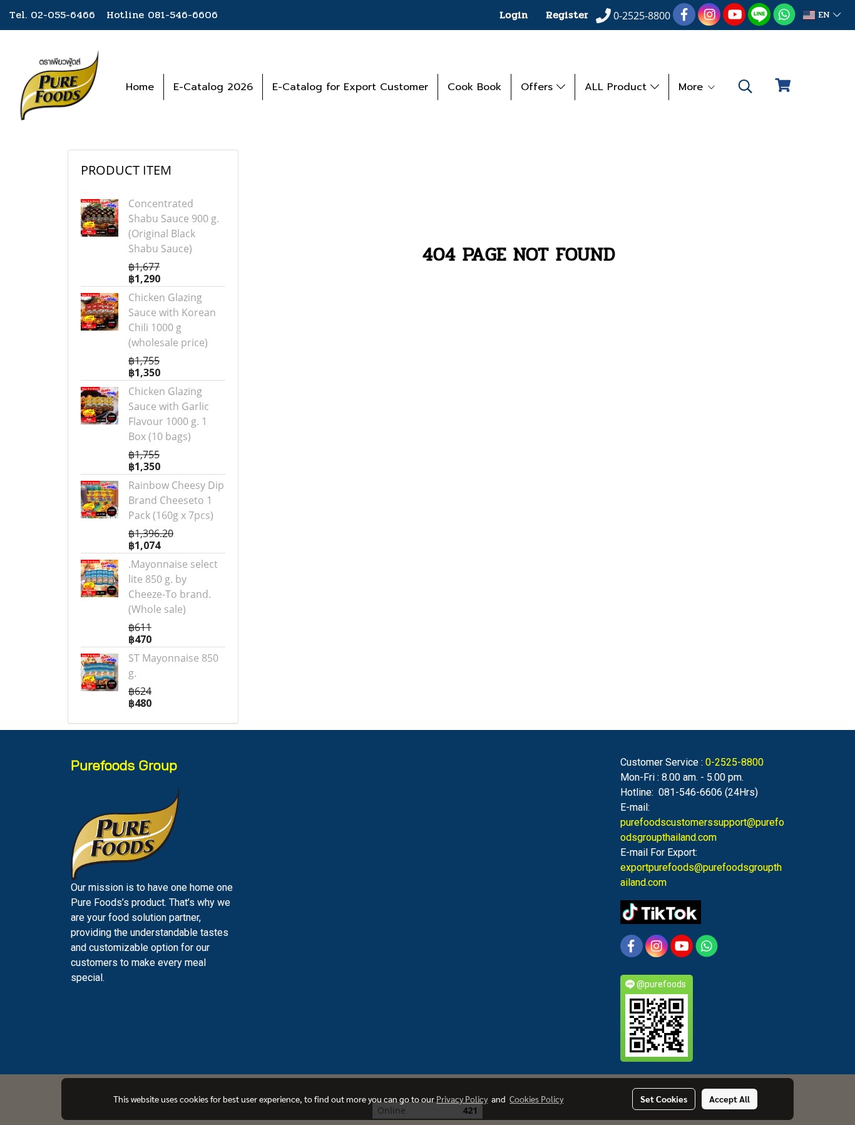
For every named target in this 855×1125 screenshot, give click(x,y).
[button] (745, 86)
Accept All (729, 1098)
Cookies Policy (536, 1098)
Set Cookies (663, 1098)
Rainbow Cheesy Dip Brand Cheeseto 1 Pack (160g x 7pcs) (176, 500)
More (692, 87)
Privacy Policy (462, 1098)
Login (513, 15)
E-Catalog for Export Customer (350, 87)
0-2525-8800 (734, 762)
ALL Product (617, 87)
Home (140, 87)
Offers (538, 87)
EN (824, 14)
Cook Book (474, 87)
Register (567, 15)
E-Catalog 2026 (213, 87)
